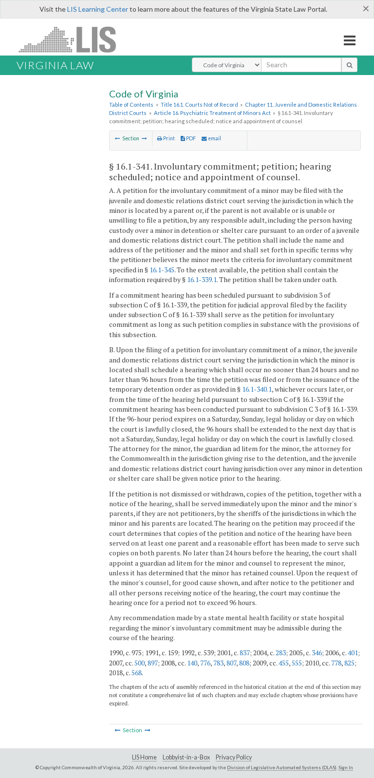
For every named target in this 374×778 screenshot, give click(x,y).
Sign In (345, 767)
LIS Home (144, 757)
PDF (190, 138)
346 (317, 652)
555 (297, 662)
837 (245, 652)
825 (349, 662)
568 (136, 672)
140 (192, 662)
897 (153, 662)
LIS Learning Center (97, 9)
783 (218, 662)
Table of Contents (131, 104)
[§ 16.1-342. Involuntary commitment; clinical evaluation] (144, 138)
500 (139, 662)
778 (336, 662)
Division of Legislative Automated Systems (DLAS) (282, 767)
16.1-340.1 (257, 389)
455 (284, 662)
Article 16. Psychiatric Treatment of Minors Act (212, 113)
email (214, 138)
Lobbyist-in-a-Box (186, 757)
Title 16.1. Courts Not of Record (199, 104)
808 (244, 662)
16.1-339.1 (202, 279)
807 (231, 662)
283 (281, 652)
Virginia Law (55, 65)
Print (168, 138)
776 (205, 662)
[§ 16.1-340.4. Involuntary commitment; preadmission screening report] (117, 138)
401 (353, 652)
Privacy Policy (234, 757)
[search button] (349, 64)
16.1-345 (162, 269)
